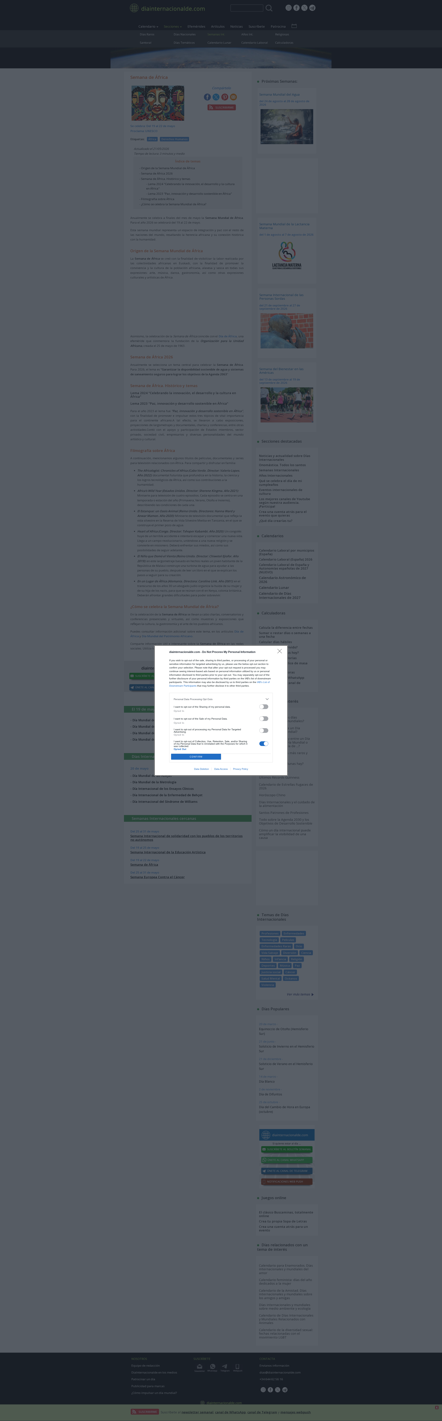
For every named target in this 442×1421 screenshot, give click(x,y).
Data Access (221, 769)
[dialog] (221, 710)
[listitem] (221, 699)
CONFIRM (196, 756)
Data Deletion (201, 769)
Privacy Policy (240, 769)
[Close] (280, 652)
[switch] (263, 706)
